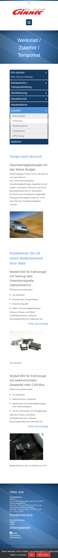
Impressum (15, 535)
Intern (12, 499)
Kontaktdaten (16, 497)
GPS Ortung (18, 136)
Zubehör (28, 47)
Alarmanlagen (19, 116)
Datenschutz (15, 537)
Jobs (12, 524)
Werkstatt (27, 40)
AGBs (14, 533)
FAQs (12, 522)
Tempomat (29, 55)
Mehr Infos (43, 555)
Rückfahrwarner (20, 126)
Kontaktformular (17, 520)
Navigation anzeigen (29, 22)
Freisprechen (18, 131)
